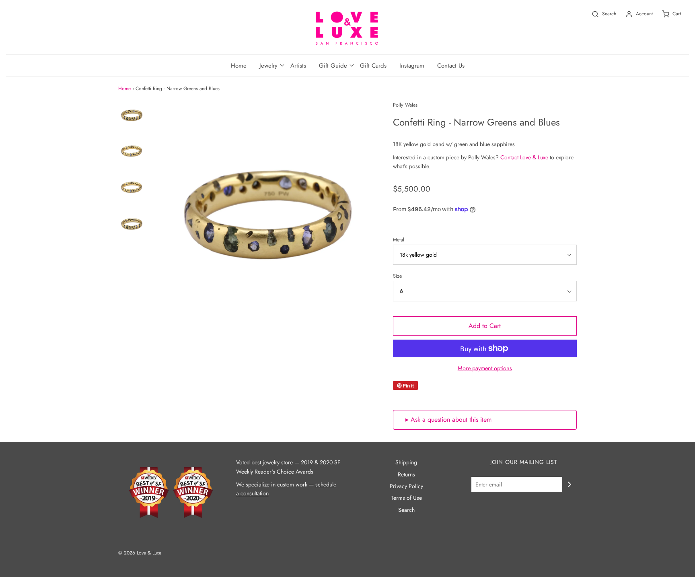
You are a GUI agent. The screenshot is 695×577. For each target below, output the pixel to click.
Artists (298, 65)
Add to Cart (485, 325)
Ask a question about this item (451, 419)
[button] (268, 65)
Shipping (406, 462)
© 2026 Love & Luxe (139, 552)
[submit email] (569, 484)
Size (397, 276)
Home (239, 65)
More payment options (485, 368)
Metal (398, 239)
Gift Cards (373, 65)
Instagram (411, 65)
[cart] (667, 14)
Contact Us (451, 65)
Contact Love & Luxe (524, 157)
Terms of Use (406, 498)
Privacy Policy (406, 486)
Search (406, 510)
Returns (406, 474)
